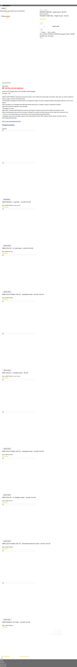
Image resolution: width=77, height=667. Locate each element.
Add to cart (55, 26)
